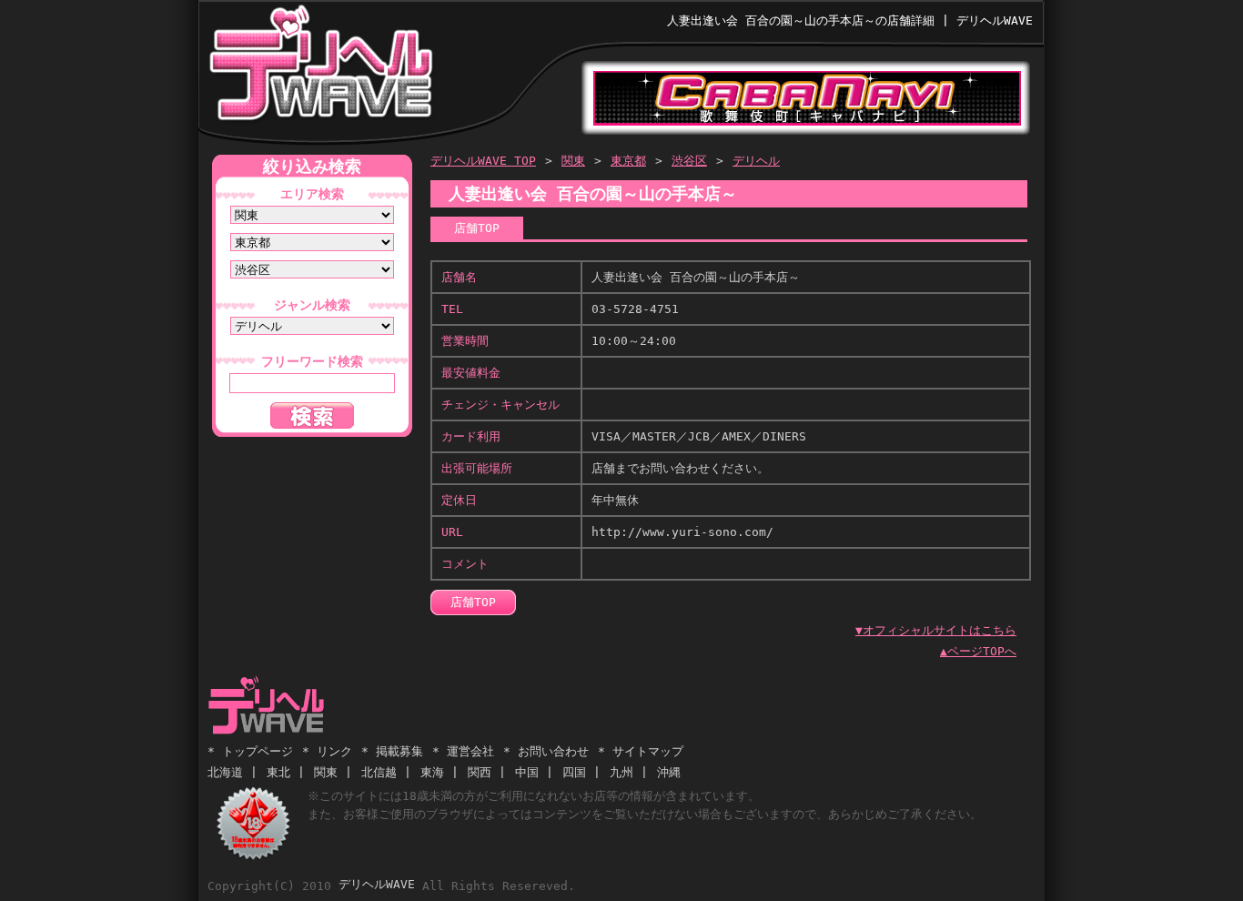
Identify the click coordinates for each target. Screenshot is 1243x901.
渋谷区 (689, 160)
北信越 (379, 772)
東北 (278, 772)
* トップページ (250, 751)
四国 (574, 772)
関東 (573, 160)
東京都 (628, 160)
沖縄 (669, 772)
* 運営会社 (463, 751)
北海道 (225, 772)
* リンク (327, 751)
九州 (621, 772)
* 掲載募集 (392, 751)
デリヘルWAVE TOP (483, 160)
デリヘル (756, 160)
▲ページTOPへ (978, 651)
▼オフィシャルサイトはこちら (935, 630)
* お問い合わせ (546, 751)
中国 (527, 772)
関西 (479, 772)
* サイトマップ (640, 751)
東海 (432, 772)
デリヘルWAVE (319, 67)
